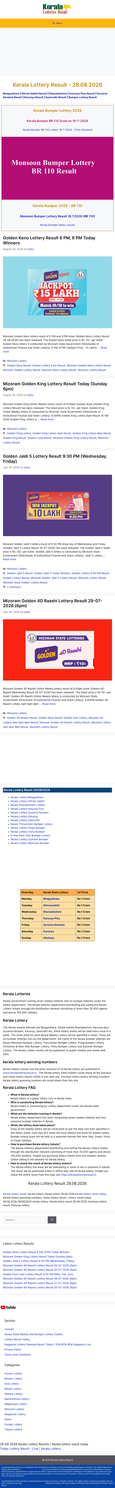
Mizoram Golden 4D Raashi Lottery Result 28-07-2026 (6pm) (40, 1278)
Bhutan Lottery (13, 1378)
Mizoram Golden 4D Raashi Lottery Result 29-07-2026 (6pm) (52, 603)
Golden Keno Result (19, 365)
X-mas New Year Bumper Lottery (30, 835)
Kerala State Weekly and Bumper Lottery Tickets (33, 1334)
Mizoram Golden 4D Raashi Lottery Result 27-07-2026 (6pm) (40, 1283)
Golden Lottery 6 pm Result (48, 365)
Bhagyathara (11, 93)
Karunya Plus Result (82, 93)
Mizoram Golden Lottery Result (21, 369)
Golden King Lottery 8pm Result (91, 433)
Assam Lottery (13, 1373)
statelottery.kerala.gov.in (31, 1469)
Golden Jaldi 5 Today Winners (52, 573)
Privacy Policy (12, 1349)
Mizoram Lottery (17, 360)
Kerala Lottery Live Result (33, 1483)
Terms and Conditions (17, 1354)
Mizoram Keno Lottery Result (59, 369)
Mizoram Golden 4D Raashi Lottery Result (65, 722)
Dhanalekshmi (58, 93)
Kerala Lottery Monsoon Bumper (30, 843)
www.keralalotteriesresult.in (20, 1072)
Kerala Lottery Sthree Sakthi (27, 801)
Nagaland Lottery (14, 1414)
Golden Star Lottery (75, 717)
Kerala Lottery (12, 1388)
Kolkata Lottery (13, 1393)
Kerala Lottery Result (62, 1460)
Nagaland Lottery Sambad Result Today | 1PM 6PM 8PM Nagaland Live (47, 1344)
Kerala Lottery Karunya (24, 816)
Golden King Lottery (19, 433)
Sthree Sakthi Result (34, 93)
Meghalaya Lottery (15, 1404)
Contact (9, 1329)
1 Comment (14, 587)
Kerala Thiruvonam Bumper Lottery (31, 824)
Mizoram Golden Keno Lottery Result (89, 365)
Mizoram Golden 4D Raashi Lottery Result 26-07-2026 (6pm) (40, 1287)
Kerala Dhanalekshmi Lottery (28, 804)
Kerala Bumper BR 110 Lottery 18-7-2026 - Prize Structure (57, 129)
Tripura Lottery (13, 1429)
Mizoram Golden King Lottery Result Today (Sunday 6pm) (55, 386)
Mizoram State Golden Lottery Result (25, 582)
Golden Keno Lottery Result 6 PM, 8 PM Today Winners (49, 240)
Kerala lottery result (14, 1193)
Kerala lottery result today (90, 1193)
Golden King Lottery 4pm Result (51, 433)
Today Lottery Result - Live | (20, 1448)
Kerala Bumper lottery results (57, 224)
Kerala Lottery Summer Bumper (29, 839)
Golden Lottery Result (16, 577)
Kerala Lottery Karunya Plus (27, 808)
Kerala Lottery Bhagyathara (27, 797)
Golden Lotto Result (40, 437)
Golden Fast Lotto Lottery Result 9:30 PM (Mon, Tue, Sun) (38, 1274)
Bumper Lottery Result (83, 97)
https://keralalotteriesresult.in (78, 1174)
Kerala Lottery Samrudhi (25, 820)
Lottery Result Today (16, 1339)
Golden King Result (14, 437)
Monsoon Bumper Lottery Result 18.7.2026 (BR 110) (57, 216)
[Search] (52, 1220)
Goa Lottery (11, 1383)
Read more (47, 419)
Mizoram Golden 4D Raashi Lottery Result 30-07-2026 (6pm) (40, 1269)
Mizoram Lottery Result (92, 369)
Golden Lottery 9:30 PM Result (90, 573)
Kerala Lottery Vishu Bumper (28, 831)
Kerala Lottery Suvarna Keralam (30, 812)
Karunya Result (34, 97)
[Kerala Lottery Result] (57, 9)
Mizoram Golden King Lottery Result (74, 437)
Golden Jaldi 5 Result (20, 573)
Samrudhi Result (56, 97)
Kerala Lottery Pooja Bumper (28, 827)
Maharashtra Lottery (16, 1398)
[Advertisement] (57, 50)
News (7, 1419)
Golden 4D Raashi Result (22, 717)
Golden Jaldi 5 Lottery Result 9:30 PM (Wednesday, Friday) (55, 459)
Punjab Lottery (13, 1424)
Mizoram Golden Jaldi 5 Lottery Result (54, 577)
